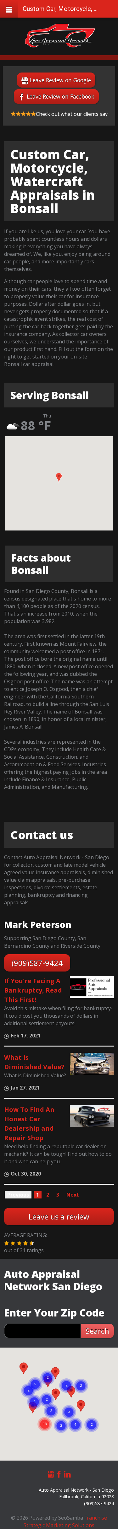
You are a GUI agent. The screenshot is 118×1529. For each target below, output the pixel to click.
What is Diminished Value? (34, 1062)
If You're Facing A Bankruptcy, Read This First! (33, 990)
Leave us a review (59, 1216)
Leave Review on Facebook (60, 96)
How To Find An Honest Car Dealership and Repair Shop (29, 1123)
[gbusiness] (51, 1473)
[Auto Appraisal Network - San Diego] (60, 35)
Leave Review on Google (60, 80)
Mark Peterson (37, 924)
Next (72, 1194)
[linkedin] (67, 1473)
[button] (59, 478)
